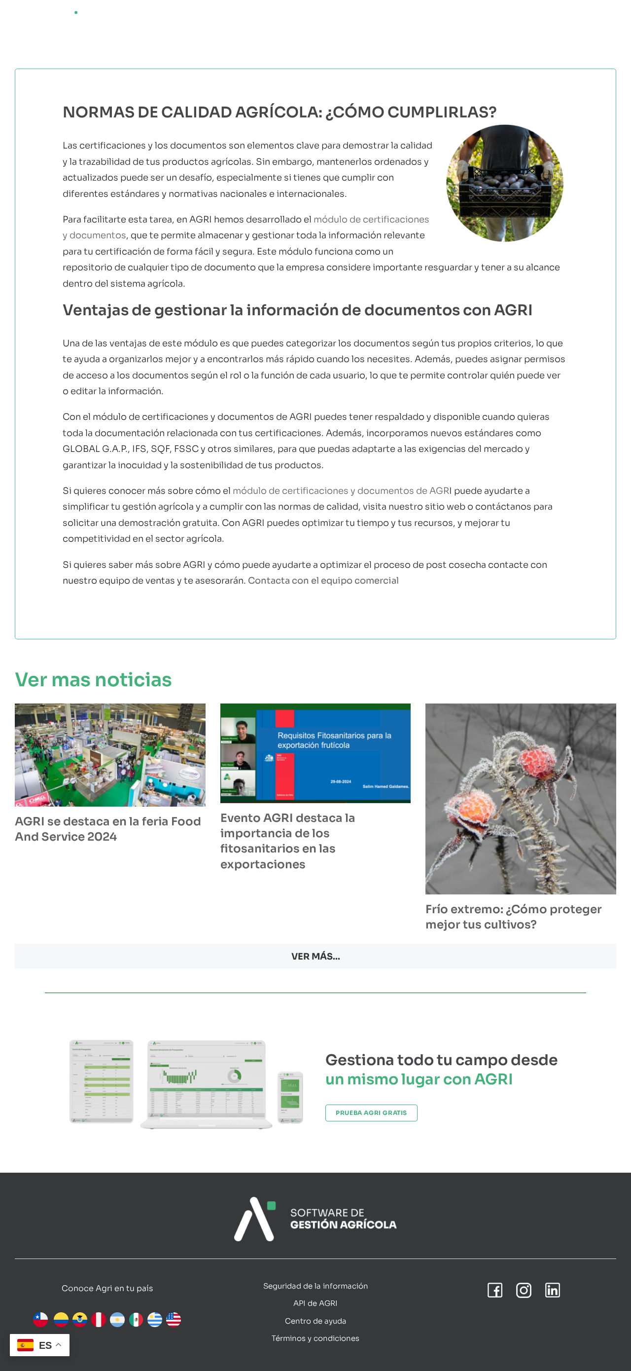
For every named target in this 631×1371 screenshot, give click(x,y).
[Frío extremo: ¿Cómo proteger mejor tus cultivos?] (520, 799)
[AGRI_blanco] (54, 14)
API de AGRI (315, 1303)
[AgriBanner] (315, 1201)
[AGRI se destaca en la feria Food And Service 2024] (110, 755)
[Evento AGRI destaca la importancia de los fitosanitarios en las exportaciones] (315, 753)
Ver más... (315, 956)
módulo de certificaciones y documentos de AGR (341, 490)
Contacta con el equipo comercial (323, 580)
